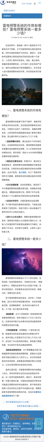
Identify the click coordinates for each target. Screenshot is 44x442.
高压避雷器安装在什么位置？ (17, 402)
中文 (23, 3)
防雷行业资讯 (9, 10)
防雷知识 (7, 15)
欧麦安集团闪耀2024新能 (28, 406)
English (29, 3)
